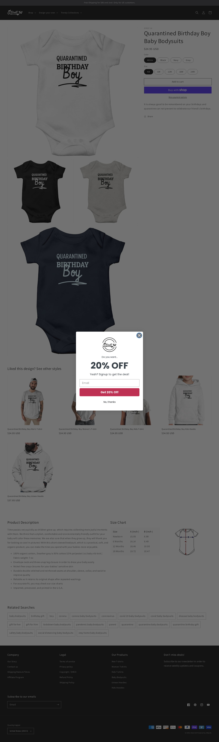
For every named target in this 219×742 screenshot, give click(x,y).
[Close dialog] (139, 335)
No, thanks (109, 402)
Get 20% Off (109, 392)
